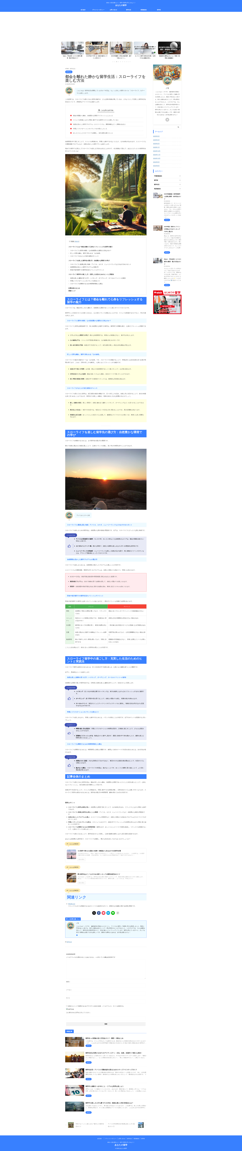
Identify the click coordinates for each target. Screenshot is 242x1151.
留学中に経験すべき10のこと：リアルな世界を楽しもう (105, 1086)
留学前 (159, 9)
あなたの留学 (121, 5)
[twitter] (94, 913)
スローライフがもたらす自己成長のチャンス (84, 256)
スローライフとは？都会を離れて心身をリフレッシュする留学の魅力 (90, 247)
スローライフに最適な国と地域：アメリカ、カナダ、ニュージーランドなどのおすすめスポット (100, 264)
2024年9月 (156, 162)
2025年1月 (156, 147)
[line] (113, 913)
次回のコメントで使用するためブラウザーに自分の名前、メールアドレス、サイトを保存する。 (96, 1006)
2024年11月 (156, 155)
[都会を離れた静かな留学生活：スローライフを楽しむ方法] (108, 913)
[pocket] (103, 913)
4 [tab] (119, 62)
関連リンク (72, 291)
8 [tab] (126, 62)
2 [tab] (115, 62)
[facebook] (99, 913)
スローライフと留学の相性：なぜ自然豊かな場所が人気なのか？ (90, 250)
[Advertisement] (121, 26)
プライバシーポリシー (98, 9)
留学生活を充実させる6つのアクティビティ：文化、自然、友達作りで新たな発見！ (114, 1053)
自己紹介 (84, 9)
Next (179, 49)
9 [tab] (128, 62)
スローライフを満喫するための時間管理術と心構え (86, 284)
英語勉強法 (144, 9)
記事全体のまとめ (74, 288)
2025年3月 (156, 140)
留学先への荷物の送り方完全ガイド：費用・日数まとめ (104, 1038)
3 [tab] (117, 62)
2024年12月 (156, 151)
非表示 (77, 241)
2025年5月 (156, 136)
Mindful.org (71, 904)
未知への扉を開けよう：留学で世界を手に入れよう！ (121, 1142)
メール (68, 990)
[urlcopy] (118, 913)
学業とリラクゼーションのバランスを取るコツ (85, 281)
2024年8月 (156, 166)
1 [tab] (113, 62)
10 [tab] (130, 62)
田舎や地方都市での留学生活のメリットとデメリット (87, 270)
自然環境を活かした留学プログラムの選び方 (84, 267)
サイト (68, 998)
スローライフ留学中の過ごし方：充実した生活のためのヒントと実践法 (91, 274)
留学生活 (128, 9)
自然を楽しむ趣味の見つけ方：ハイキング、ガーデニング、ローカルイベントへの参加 (98, 278)
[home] (77, 935)
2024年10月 (156, 158)
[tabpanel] (72, 51)
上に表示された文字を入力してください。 (78, 1012)
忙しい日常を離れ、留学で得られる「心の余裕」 (85, 253)
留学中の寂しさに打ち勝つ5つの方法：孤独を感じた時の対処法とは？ (109, 1103)
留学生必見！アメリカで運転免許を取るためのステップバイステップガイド (111, 1069)
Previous (63, 49)
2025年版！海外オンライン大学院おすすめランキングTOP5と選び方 (172, 229)
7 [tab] (124, 62)
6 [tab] (122, 62)
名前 (68, 982)
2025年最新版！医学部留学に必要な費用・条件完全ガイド (172, 196)
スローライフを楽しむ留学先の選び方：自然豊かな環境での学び (89, 260)
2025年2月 (156, 143)
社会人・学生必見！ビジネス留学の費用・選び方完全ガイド (172, 261)
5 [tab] (120, 62)
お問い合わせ (113, 9)
